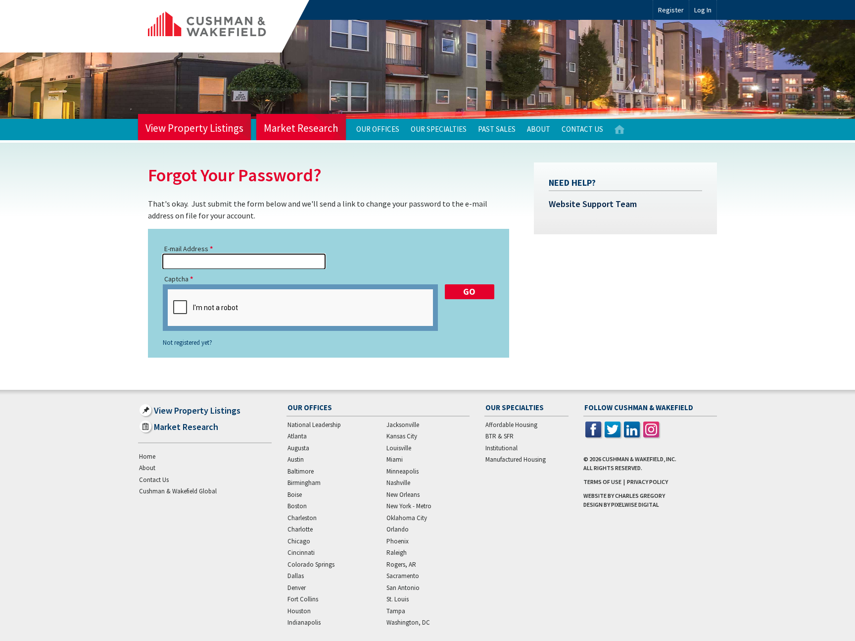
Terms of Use (602, 481)
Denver (296, 588)
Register (671, 9)
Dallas (295, 576)
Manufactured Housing (515, 459)
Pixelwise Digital (635, 504)
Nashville (398, 483)
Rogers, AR (401, 564)
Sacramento (402, 576)
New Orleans (403, 494)
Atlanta (297, 436)
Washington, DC (408, 622)
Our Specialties (439, 129)
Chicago (298, 541)
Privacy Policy (647, 481)
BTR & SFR (499, 436)
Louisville (398, 448)
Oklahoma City (406, 518)
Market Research (301, 128)
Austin (295, 459)
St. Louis (397, 599)
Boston (297, 506)
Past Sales (497, 129)
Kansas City (401, 436)
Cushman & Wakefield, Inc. (639, 459)
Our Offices (377, 129)
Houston (299, 611)
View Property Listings (194, 128)
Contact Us (582, 129)
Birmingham (304, 483)
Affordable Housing (511, 425)
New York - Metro (408, 506)
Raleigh (396, 552)
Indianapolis (304, 622)
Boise (294, 494)
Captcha (176, 278)
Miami (394, 459)
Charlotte (300, 529)
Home (619, 129)
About (538, 129)
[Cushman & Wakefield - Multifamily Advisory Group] (223, 26)
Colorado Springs (310, 564)
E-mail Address (186, 248)
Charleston (302, 518)
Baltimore (300, 471)
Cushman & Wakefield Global (178, 491)
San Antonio (403, 588)
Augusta (298, 448)
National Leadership (314, 425)
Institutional (501, 448)
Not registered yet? (187, 343)
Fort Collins (302, 599)
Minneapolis (402, 471)
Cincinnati (301, 552)
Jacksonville (402, 425)
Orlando (397, 529)
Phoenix (397, 541)
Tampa (395, 611)
